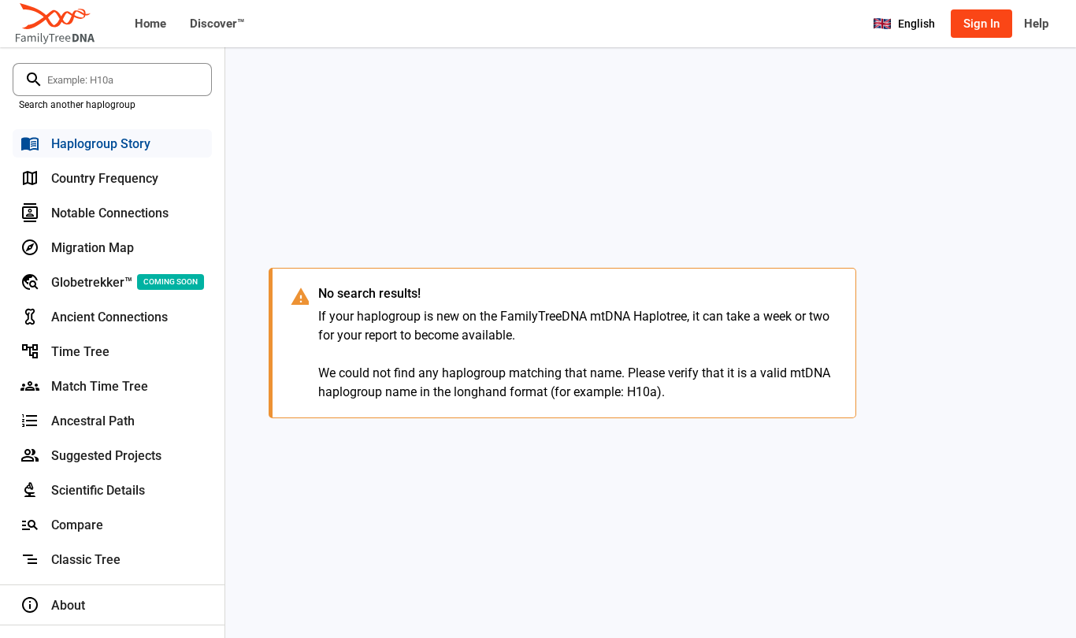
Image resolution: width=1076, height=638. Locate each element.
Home (150, 24)
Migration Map (92, 247)
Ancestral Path (93, 421)
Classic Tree (86, 559)
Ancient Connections (109, 317)
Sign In (981, 24)
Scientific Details (98, 490)
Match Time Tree (99, 386)
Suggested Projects (106, 455)
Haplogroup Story (100, 143)
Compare (77, 524)
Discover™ (217, 24)
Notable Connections (110, 213)
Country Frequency (104, 178)
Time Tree (80, 351)
